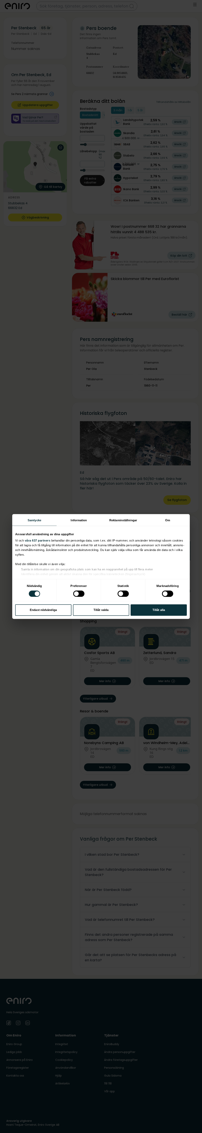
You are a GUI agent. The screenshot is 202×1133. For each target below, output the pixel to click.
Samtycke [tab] (34, 520)
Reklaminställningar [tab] (123, 520)
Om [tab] (167, 520)
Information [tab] (79, 520)
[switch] (78, 593)
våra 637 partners (37, 540)
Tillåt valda (101, 610)
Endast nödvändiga (43, 610)
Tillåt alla (158, 610)
